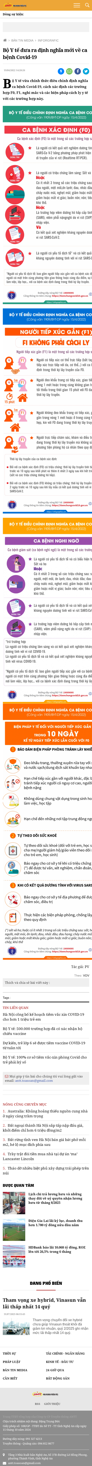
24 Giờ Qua (55, 1370)
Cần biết (10, 1378)
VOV (86, 975)
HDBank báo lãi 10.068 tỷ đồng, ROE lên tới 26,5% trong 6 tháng (57, 1249)
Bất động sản (58, 1378)
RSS (37, 1404)
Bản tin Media (15, 1370)
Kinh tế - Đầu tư (60, 1362)
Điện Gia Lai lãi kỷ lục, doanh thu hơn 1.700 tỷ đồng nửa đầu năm (55, 1223)
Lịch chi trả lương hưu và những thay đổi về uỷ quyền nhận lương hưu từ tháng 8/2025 (55, 1198)
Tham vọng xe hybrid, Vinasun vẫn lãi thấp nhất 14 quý (44, 1303)
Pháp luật (11, 1362)
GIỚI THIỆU (52, 1404)
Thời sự (9, 1353)
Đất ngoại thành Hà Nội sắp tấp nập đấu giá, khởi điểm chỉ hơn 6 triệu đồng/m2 (43, 1128)
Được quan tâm (18, 1185)
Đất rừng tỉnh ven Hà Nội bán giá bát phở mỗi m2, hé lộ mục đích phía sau (44, 1142)
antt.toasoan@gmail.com (34, 1080)
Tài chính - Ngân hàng (65, 1353)
